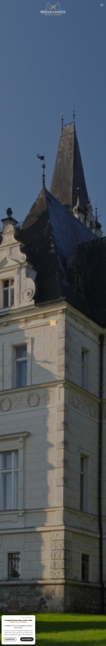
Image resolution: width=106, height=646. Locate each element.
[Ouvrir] (53, 323)
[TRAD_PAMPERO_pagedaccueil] (53, 15)
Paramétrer (9, 639)
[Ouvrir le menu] (102, 5)
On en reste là (26, 617)
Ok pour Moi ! (27, 639)
